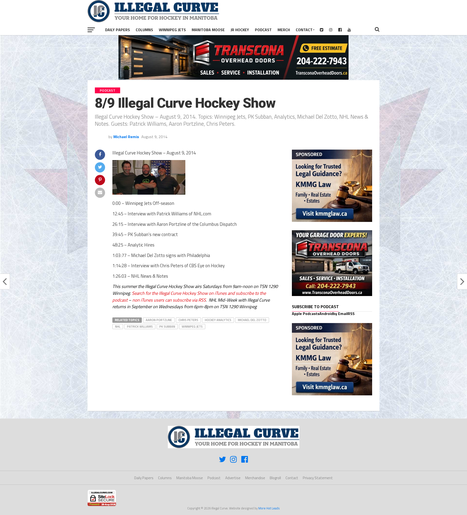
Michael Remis (126, 137)
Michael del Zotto (252, 319)
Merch (284, 30)
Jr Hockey (240, 30)
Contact (304, 30)
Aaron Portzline (159, 319)
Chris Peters (188, 319)
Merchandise (255, 478)
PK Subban (167, 326)
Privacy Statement (318, 478)
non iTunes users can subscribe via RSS (169, 299)
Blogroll (275, 478)
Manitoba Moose (208, 30)
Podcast (263, 30)
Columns (144, 30)
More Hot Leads (269, 508)
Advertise (233, 478)
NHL (117, 326)
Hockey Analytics (218, 319)
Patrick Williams (140, 326)
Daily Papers (117, 30)
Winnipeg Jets (172, 30)
